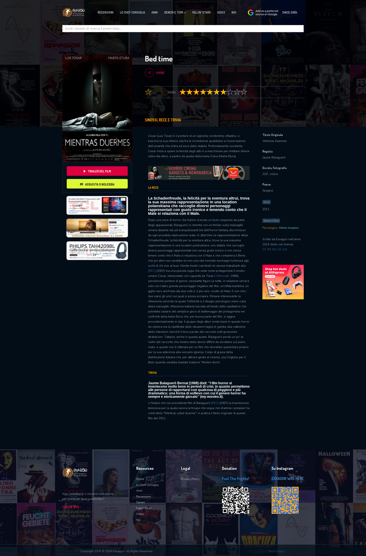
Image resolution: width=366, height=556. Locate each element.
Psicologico (269, 228)
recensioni (106, 12)
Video (221, 12)
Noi (138, 520)
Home (140, 479)
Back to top (276, 551)
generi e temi (174, 12)
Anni (139, 491)
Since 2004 (289, 12)
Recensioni (143, 497)
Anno (266, 202)
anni (154, 12)
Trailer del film (99, 171)
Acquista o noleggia (99, 184)
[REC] (151, 271)
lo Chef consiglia (147, 485)
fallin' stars (201, 12)
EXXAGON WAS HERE (288, 478)
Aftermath (222, 276)
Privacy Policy (190, 479)
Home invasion (289, 228)
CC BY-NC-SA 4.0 (274, 249)
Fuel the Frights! (235, 478)
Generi (140, 502)
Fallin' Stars (144, 508)
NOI (234, 12)
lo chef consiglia (132, 12)
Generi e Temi (271, 220)
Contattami (71, 507)
